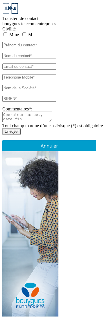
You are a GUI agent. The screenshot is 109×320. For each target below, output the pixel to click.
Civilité (9, 28)
